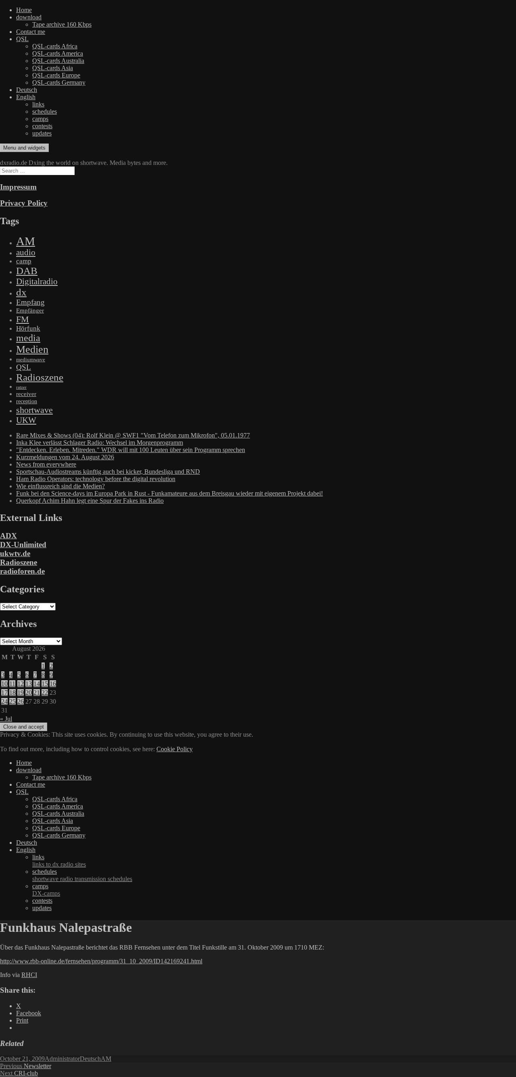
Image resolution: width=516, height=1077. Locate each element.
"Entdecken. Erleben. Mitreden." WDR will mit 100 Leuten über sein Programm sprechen (130, 449)
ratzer (21, 387)
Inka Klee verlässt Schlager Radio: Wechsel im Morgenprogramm (99, 442)
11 (12, 683)
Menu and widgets (24, 148)
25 (12, 701)
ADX (8, 535)
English (25, 97)
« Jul (6, 718)
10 (4, 683)
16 (53, 683)
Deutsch (26, 89)
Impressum (18, 187)
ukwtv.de (15, 553)
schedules (44, 111)
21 (36, 692)
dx (21, 292)
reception (26, 401)
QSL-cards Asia (52, 68)
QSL (22, 38)
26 (20, 701)
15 (45, 683)
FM (22, 319)
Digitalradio (37, 281)
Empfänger (30, 310)
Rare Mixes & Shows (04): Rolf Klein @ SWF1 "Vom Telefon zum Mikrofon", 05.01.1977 (133, 435)
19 (20, 692)
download (29, 17)
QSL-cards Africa (54, 46)
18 (12, 692)
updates (42, 133)
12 (20, 683)
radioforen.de (22, 571)
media (28, 338)
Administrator (62, 1058)
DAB (26, 270)
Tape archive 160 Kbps (62, 24)
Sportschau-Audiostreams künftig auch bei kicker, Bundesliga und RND (108, 471)
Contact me (30, 31)
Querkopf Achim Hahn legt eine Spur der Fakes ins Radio (90, 500)
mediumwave (30, 359)
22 (45, 692)
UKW (26, 420)
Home (24, 9)
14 (36, 683)
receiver (26, 394)
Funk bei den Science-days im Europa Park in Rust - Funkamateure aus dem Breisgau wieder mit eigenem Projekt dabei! (169, 493)
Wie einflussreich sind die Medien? (60, 486)
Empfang (30, 302)
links (38, 104)
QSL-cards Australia (58, 60)
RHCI (29, 974)
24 (4, 701)
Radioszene (39, 377)
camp (23, 261)
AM (25, 241)
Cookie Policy (174, 749)
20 (28, 692)
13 (28, 683)
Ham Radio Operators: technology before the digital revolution (95, 478)
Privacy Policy (24, 203)
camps (40, 118)
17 (4, 692)
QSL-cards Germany (58, 82)
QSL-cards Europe (56, 75)
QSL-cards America (57, 53)
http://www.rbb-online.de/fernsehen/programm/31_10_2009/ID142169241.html (101, 961)
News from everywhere (46, 464)
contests (42, 126)
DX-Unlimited (23, 544)
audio (25, 252)
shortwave (34, 410)
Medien (32, 349)
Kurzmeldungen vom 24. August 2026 (65, 457)
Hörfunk (28, 328)
